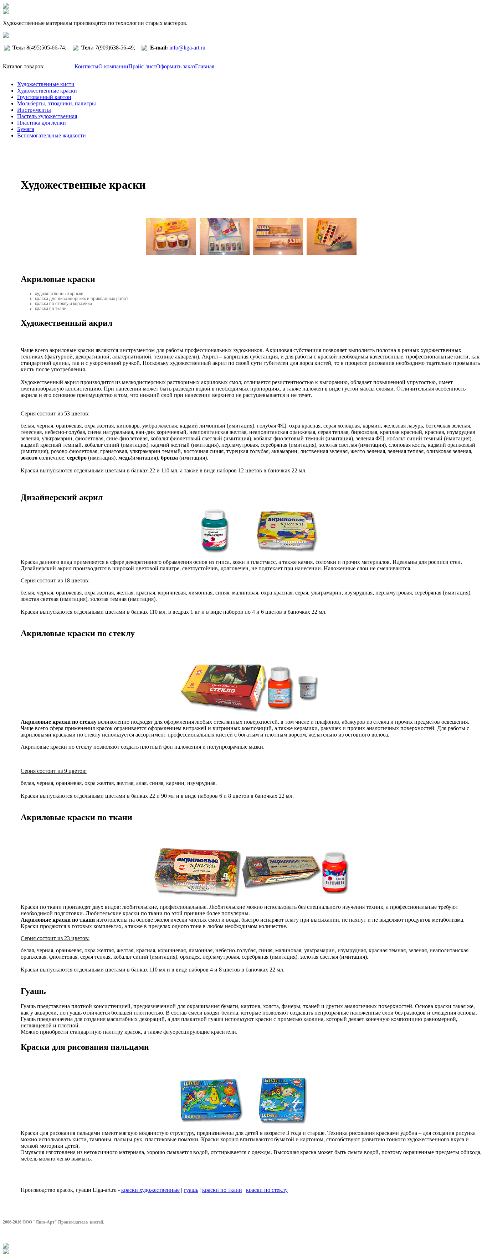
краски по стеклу (267, 1190)
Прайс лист (142, 66)
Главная (204, 66)
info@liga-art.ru (187, 47)
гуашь (191, 1190)
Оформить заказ (175, 66)
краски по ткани (222, 1190)
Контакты (86, 66)
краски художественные (150, 1190)
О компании (113, 66)
